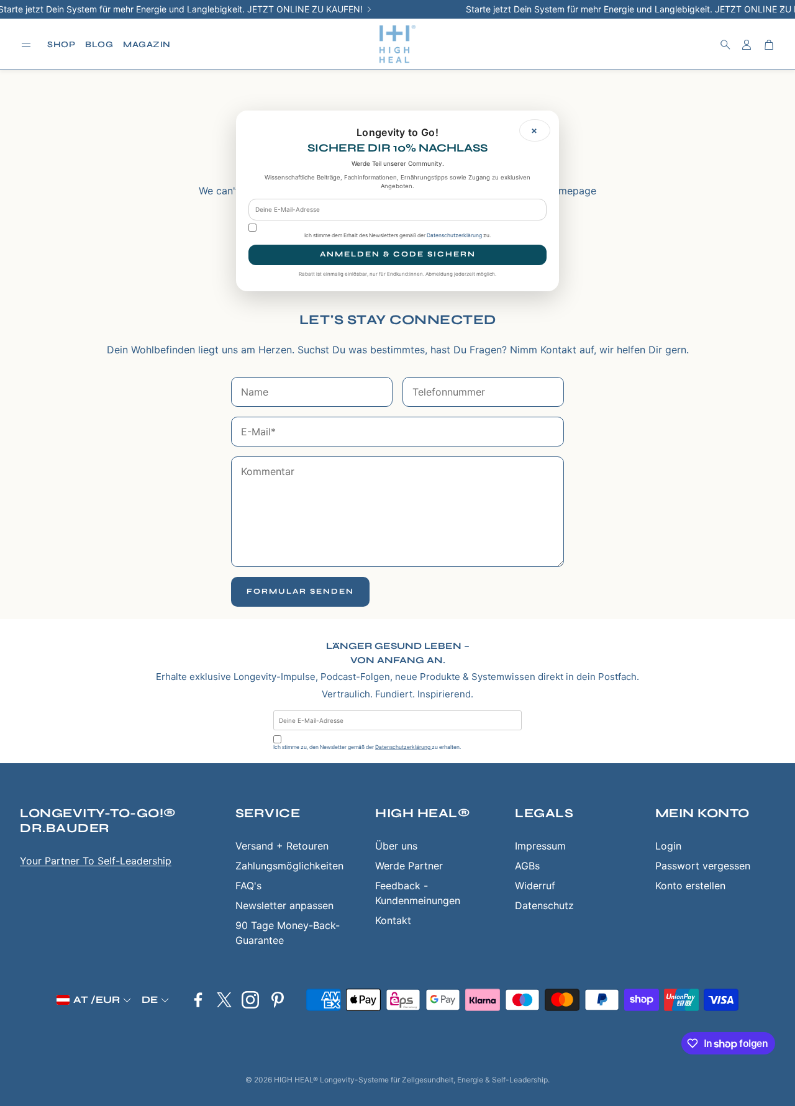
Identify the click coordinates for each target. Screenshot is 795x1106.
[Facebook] (198, 1000)
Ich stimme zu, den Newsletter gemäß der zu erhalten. (367, 747)
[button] (26, 45)
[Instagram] (250, 1000)
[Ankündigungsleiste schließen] (782, 9)
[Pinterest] (277, 1000)
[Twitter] (224, 999)
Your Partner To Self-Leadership (95, 860)
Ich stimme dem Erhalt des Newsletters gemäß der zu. (397, 235)
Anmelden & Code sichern (398, 254)
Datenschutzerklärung (403, 747)
